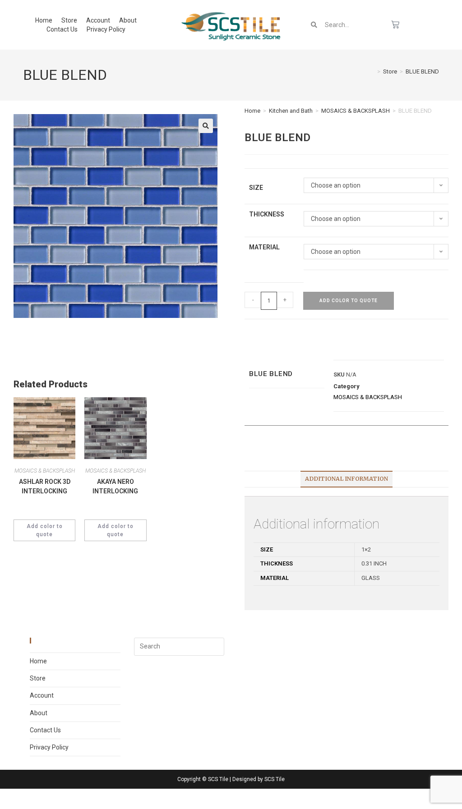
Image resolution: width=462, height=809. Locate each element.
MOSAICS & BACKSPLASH (355, 110)
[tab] (346, 479)
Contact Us (62, 29)
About (128, 20)
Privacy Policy (106, 29)
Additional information (346, 478)
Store (69, 20)
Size (256, 187)
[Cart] (395, 24)
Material (264, 247)
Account (98, 20)
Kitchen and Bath (291, 110)
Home (43, 20)
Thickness (266, 214)
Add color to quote (348, 300)
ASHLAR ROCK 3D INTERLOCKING (44, 486)
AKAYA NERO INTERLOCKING (115, 486)
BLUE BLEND (422, 71)
